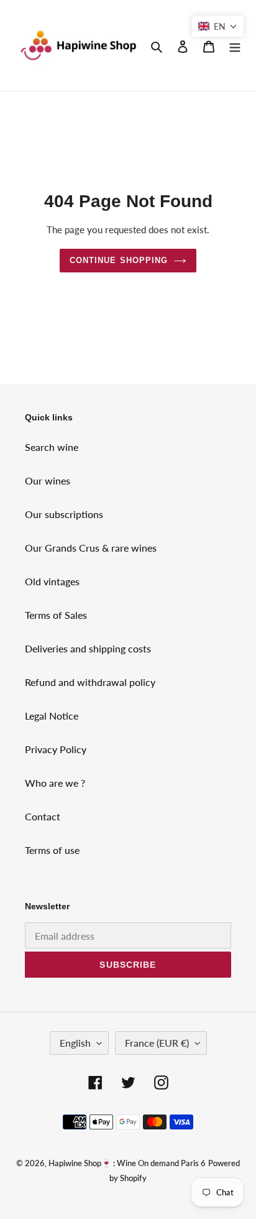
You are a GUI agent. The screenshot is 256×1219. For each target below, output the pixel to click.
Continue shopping (119, 260)
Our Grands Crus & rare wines (91, 548)
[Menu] (235, 45)
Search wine (51, 447)
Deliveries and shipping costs (88, 648)
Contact (42, 816)
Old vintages (52, 581)
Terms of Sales (56, 615)
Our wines (47, 480)
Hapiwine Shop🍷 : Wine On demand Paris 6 (127, 1163)
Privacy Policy (55, 749)
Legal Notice (51, 715)
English (75, 1043)
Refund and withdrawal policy (90, 682)
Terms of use (52, 850)
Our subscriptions (64, 514)
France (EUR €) (157, 1043)
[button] (218, 26)
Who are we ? (55, 783)
